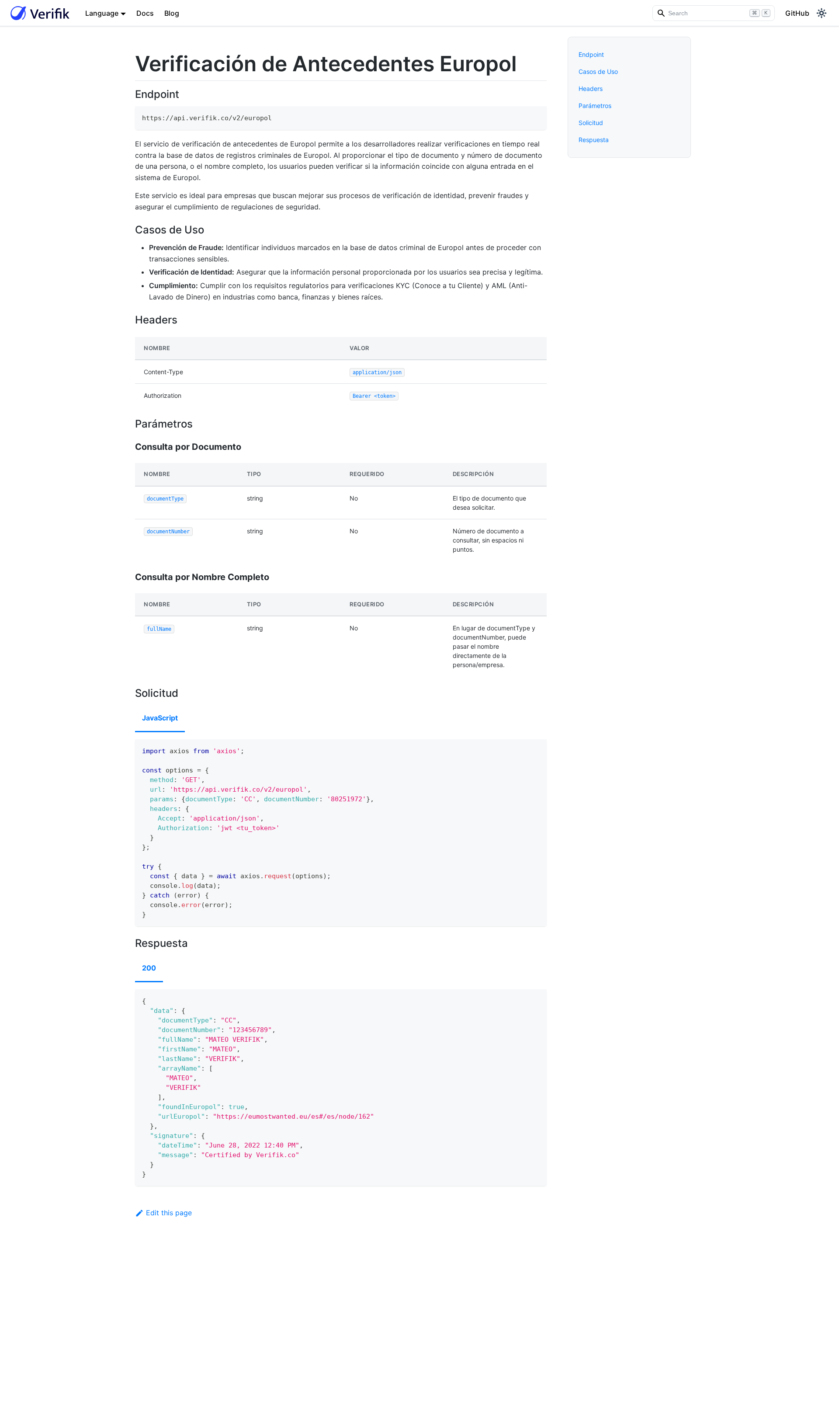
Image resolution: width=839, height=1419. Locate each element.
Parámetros (595, 105)
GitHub (797, 13)
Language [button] (101, 13)
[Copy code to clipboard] (536, 117)
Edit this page (169, 1212)
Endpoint (591, 54)
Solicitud (591, 122)
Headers (591, 88)
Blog (171, 13)
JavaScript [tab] (160, 717)
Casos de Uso (598, 71)
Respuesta (594, 139)
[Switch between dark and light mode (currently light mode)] (822, 13)
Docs (145, 13)
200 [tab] (149, 967)
